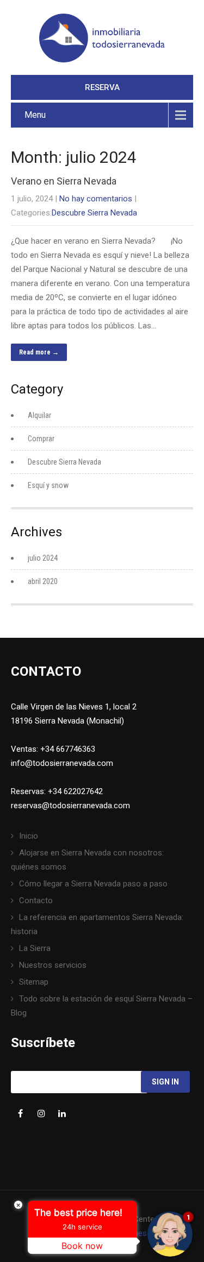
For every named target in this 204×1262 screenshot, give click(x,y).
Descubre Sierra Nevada (94, 213)
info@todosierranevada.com (62, 763)
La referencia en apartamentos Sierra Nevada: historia (97, 924)
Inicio (28, 836)
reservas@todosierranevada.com (70, 805)
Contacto (36, 900)
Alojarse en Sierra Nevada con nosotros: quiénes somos (87, 860)
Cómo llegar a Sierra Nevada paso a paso (93, 884)
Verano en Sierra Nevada (63, 181)
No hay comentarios (95, 199)
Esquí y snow (48, 485)
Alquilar (39, 415)
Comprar (41, 438)
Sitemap (33, 982)
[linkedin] (61, 1113)
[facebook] (20, 1113)
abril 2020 (43, 581)
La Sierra (35, 948)
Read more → (39, 352)
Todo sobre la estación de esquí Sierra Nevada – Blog (102, 1006)
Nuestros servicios (52, 965)
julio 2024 (43, 558)
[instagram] (41, 1113)
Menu (35, 115)
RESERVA (102, 87)
